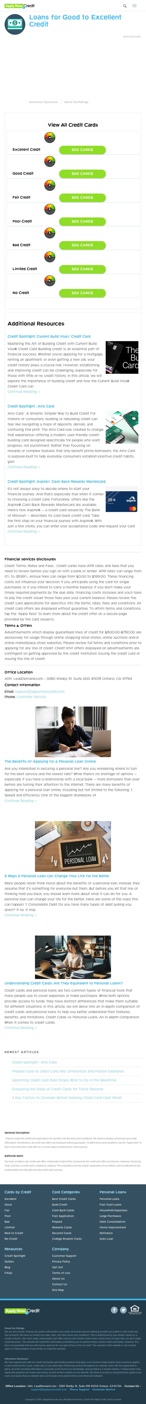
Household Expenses (113, 1210)
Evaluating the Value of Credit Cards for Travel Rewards (58, 1089)
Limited (10, 1227)
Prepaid (57, 1222)
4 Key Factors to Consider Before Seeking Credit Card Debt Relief (67, 1098)
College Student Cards (67, 1239)
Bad (7, 1222)
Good (8, 1204)
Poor (8, 1216)
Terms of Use (61, 1273)
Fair (7, 1210)
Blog (7, 1267)
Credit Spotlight (15, 1256)
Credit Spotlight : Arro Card (34, 1062)
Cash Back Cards (63, 1210)
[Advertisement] (85, 66)
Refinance (106, 1233)
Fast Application (63, 1216)
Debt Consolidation (112, 1222)
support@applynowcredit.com (39, 692)
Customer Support (64, 1256)
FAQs (8, 1273)
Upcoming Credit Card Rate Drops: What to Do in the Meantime (64, 1080)
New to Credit (14, 1233)
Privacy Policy (61, 1261)
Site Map (58, 1290)
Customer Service (31, 697)
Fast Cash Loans (110, 1204)
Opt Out (57, 1267)
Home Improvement (113, 1227)
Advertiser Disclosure (43, 102)
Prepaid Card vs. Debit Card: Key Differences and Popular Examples (68, 1071)
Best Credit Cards (64, 1199)
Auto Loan (106, 1239)
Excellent (11, 1199)
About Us (58, 1278)
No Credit (11, 1239)
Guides (9, 1261)
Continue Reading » (24, 392)
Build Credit (59, 1204)
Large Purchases (110, 1216)
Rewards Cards (62, 1227)
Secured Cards (61, 1233)
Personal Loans (109, 1199)
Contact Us (59, 1284)
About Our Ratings (76, 102)
